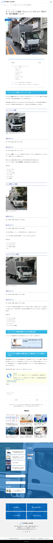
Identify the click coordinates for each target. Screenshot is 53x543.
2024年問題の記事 (41, 538)
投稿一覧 (46, 538)
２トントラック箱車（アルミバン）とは (21, 66)
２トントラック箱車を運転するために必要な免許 (22, 82)
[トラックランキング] (30, 455)
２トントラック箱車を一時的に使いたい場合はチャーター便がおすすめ (26, 84)
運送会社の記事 (33, 538)
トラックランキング (31, 456)
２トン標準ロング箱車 (18, 72)
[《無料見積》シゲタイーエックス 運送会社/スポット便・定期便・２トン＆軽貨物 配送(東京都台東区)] (8, 2)
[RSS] (29, 531)
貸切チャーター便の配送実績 (11, 381)
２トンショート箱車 (18, 67)
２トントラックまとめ (25, 538)
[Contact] (27, 531)
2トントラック (10, 394)
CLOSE (40, 62)
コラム (8, 19)
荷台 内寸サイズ (18, 70)
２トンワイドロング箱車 (19, 76)
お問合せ (27, 369)
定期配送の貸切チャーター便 (11, 380)
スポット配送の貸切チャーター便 (18, 379)
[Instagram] (8, 384)
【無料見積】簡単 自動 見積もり (14, 538)
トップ (6, 538)
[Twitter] (6, 384)
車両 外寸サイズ (18, 69)
